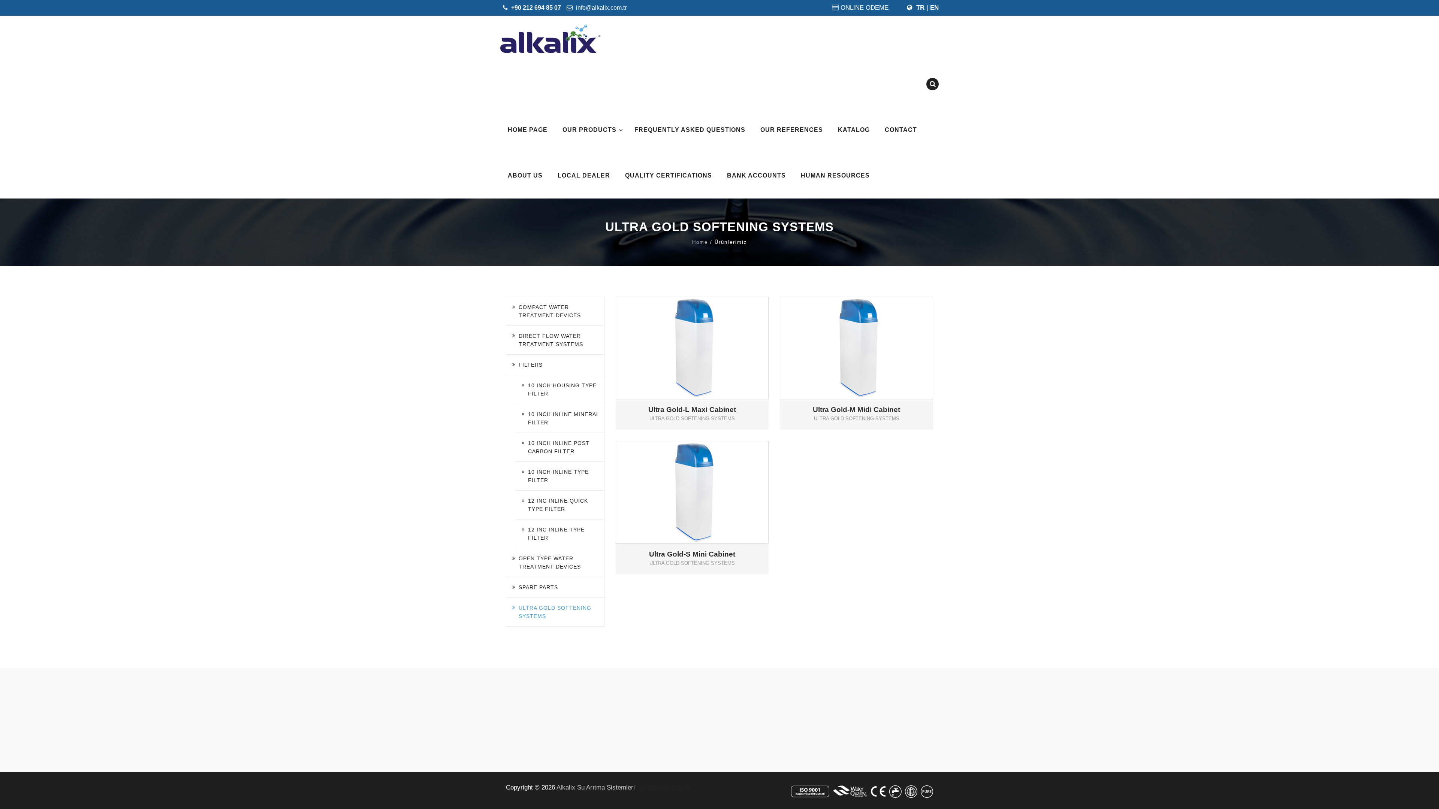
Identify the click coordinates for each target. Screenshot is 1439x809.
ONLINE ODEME (865, 7)
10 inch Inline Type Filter (558, 476)
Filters (531, 365)
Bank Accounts (756, 175)
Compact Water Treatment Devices (550, 311)
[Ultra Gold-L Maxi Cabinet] (702, 335)
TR (920, 7)
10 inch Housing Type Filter (562, 389)
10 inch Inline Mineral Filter (564, 418)
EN (934, 7)
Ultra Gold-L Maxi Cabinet (692, 409)
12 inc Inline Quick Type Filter (558, 505)
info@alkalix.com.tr (600, 7)
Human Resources (835, 175)
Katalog (854, 130)
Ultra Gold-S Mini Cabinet (692, 554)
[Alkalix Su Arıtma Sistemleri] (550, 38)
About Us (525, 175)
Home (700, 242)
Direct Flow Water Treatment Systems (551, 340)
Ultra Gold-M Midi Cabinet (856, 409)
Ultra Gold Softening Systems (555, 612)
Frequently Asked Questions (689, 130)
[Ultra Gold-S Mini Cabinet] (702, 480)
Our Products (589, 130)
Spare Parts (538, 587)
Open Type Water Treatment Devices (550, 562)
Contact (901, 130)
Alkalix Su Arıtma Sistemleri (595, 787)
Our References (791, 130)
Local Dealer (584, 175)
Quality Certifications (668, 175)
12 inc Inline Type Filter (556, 534)
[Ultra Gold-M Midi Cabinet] (867, 335)
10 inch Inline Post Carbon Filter (558, 447)
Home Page (527, 130)
